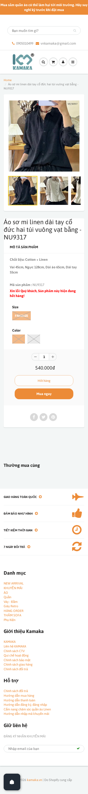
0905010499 (24, 43)
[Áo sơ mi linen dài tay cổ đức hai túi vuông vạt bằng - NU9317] (44, 136)
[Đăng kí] (78, 748)
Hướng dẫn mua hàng (19, 695)
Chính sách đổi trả (16, 669)
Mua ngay (44, 394)
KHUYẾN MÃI (13, 588)
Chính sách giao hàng (18, 664)
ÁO (6, 593)
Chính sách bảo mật (17, 660)
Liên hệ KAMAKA (15, 646)
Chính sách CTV (14, 651)
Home (7, 80)
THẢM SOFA (12, 615)
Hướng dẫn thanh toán (19, 700)
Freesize (21, 316)
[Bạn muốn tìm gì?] (74, 31)
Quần (7, 597)
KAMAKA (10, 642)
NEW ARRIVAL (13, 583)
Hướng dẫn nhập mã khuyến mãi (26, 714)
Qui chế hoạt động (16, 655)
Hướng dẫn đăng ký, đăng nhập (25, 705)
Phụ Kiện (9, 620)
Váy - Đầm (11, 602)
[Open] (12, 782)
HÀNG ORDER (13, 611)
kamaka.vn (34, 780)
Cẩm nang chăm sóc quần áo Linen (27, 709)
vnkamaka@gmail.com (58, 43)
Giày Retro (11, 606)
